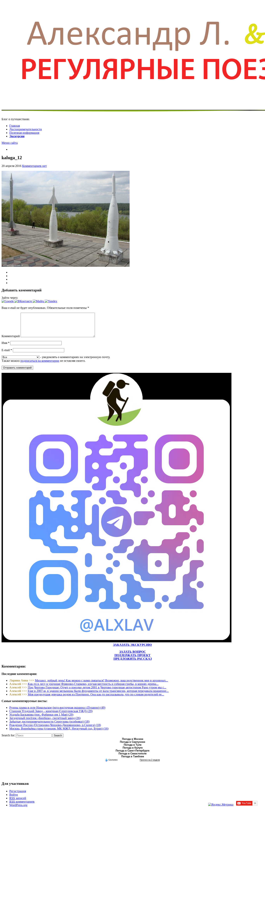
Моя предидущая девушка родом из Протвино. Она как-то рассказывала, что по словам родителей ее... (96, 694)
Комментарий (11, 336)
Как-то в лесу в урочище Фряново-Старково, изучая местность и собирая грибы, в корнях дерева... (93, 684)
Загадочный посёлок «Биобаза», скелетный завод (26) (45, 718)
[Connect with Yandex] (51, 301)
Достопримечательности (25, 129)
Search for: (8, 735)
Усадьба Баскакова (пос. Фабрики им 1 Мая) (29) (41, 714)
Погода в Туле (132, 744)
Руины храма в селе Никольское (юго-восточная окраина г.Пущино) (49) (57, 707)
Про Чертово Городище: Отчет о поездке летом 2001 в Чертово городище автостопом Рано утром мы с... (97, 687)
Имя (6, 343)
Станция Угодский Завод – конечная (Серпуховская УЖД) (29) (51, 711)
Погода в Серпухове (132, 741)
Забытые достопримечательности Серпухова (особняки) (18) (49, 721)
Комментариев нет (34, 166)
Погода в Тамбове (132, 756)
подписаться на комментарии (39, 360)
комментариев (22, 801)
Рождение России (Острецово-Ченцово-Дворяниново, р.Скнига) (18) (55, 725)
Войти (13, 794)
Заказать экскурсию (132, 644)
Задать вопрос (132, 651)
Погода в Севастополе (132, 753)
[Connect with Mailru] (39, 301)
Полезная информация (24, 132)
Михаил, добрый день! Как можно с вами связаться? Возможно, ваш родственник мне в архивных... (101, 680)
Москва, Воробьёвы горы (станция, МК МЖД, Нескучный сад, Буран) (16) (58, 728)
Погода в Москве (132, 739)
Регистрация (17, 791)
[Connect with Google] (8, 301)
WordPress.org (18, 805)
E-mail (7, 350)
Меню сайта (10, 142)
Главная (14, 125)
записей (17, 798)
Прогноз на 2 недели (150, 760)
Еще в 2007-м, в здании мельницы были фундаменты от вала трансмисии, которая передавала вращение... (98, 691)
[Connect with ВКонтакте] (24, 301)
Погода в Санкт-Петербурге (132, 750)
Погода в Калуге (133, 747)
